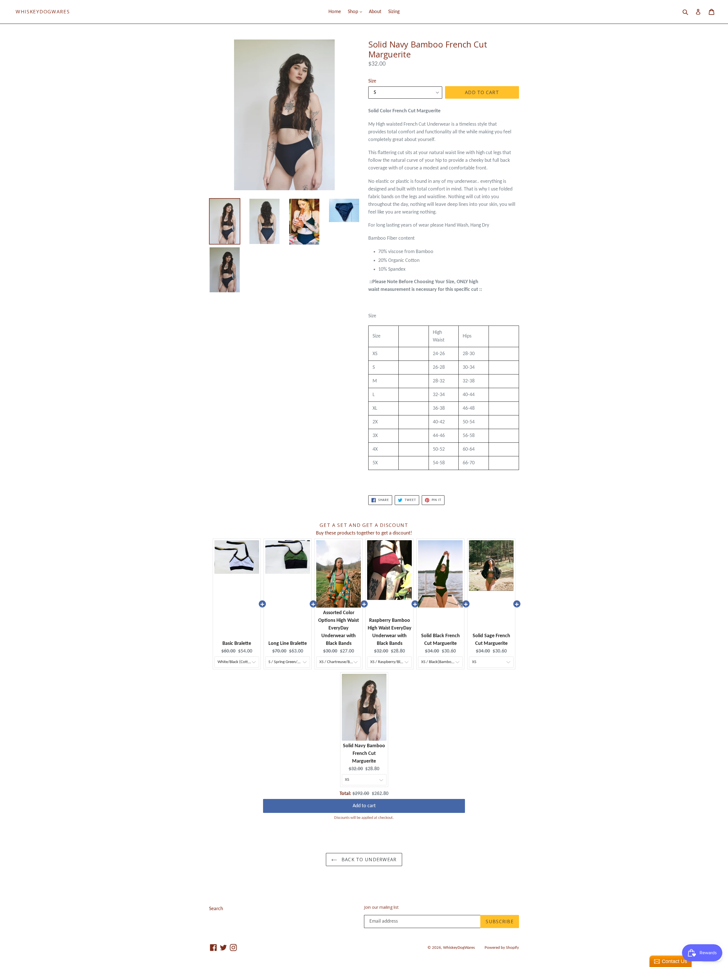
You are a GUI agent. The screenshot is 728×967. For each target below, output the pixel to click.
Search (216, 909)
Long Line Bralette (287, 643)
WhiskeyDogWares (43, 12)
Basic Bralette (236, 643)
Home (334, 12)
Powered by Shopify (502, 948)
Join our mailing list (381, 907)
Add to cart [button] (364, 801)
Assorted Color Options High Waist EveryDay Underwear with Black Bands (338, 628)
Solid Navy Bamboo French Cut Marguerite (364, 753)
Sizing (394, 12)
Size (372, 81)
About (375, 12)
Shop (356, 12)
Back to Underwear (368, 859)
